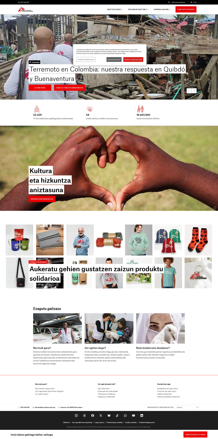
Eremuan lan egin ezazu (166, 391)
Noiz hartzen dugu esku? (44, 388)
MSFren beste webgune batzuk (160, 407)
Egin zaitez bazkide (186, 9)
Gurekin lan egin (161, 9)
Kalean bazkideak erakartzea (168, 396)
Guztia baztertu (114, 59)
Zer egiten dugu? (41, 394)
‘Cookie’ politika (131, 422)
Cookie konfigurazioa (147, 422)
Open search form (169, 2)
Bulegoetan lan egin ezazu (167, 388)
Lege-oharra (99, 422)
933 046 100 (24, 2)
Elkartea (66, 422)
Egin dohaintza (103, 388)
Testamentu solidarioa (106, 394)
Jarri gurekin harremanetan (82, 422)
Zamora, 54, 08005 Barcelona (71, 407)
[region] (110, 55)
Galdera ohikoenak (164, 394)
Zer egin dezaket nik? (137, 9)
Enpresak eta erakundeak (108, 391)
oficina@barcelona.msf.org (45, 407)
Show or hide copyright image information (215, 96)
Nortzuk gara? (114, 9)
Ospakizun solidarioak (106, 396)
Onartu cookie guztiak (133, 59)
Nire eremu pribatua (178, 2)
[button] (40, 88)
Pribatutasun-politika (115, 422)
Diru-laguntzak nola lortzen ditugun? (49, 391)
